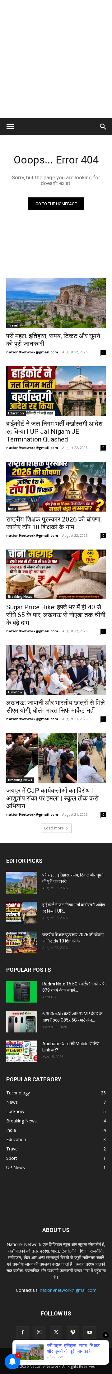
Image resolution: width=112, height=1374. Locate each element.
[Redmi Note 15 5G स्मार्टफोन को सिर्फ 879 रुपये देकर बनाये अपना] (21, 992)
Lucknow (15, 692)
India (12, 509)
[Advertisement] (56, 59)
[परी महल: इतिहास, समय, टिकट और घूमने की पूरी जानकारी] (56, 303)
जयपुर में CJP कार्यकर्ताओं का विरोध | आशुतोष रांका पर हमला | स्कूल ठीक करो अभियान (52, 798)
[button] (10, 126)
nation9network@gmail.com (32, 352)
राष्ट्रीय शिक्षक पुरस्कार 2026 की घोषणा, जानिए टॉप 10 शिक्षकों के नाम (54, 523)
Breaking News (20, 596)
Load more (54, 828)
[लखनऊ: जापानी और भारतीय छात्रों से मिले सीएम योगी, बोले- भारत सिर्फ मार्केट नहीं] (56, 670)
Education (16, 413)
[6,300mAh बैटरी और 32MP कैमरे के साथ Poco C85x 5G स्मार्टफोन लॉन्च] (21, 1021)
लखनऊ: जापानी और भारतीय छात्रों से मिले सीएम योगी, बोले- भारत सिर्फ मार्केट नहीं (55, 706)
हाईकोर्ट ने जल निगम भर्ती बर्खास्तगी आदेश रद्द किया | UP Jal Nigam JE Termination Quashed (54, 431)
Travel (13, 325)
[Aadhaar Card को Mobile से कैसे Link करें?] (21, 1051)
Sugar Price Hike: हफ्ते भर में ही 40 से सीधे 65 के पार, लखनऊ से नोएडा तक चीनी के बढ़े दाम (55, 614)
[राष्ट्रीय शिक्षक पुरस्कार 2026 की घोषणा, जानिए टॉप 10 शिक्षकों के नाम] (56, 487)
